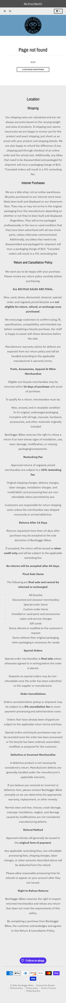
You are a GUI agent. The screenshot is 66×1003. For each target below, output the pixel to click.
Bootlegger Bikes (26, 985)
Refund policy (16, 988)
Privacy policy (32, 988)
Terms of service (48, 988)
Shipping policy (33, 990)
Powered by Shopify (45, 985)
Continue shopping (33, 69)
